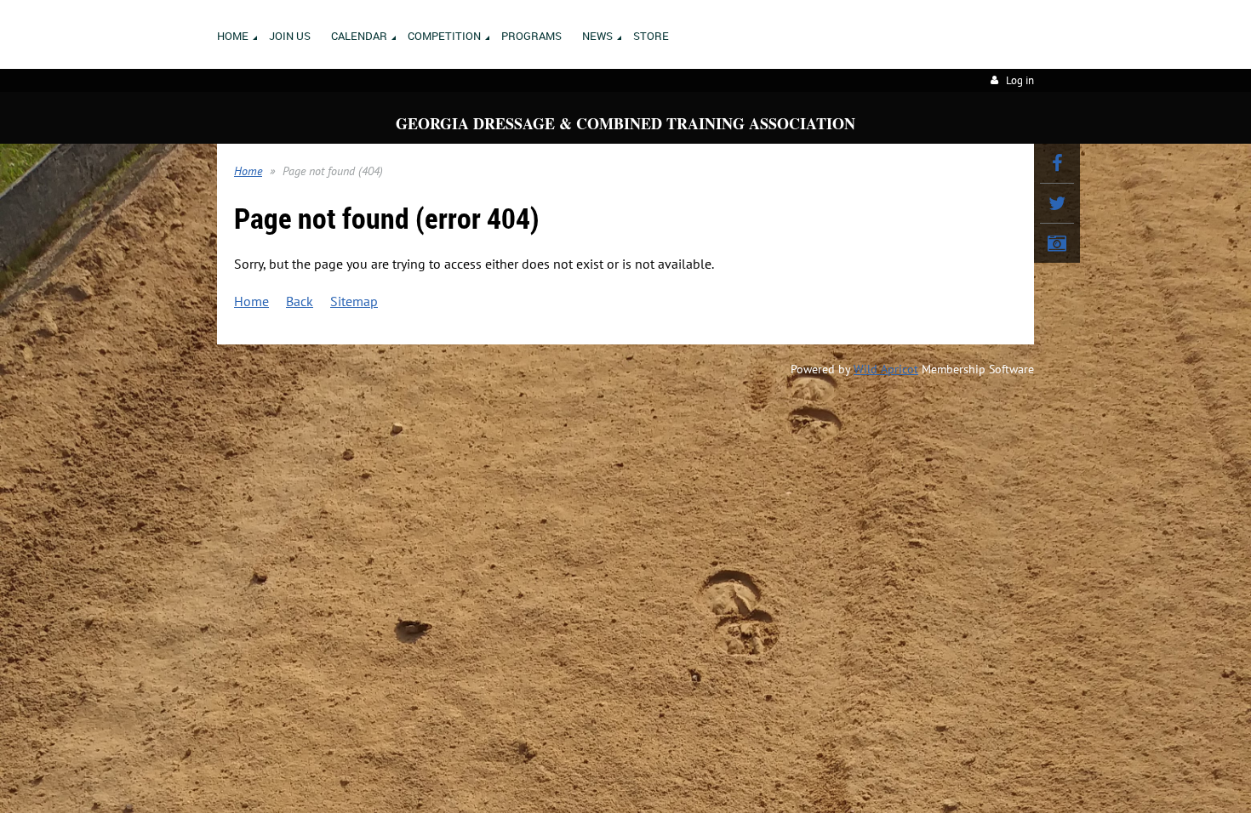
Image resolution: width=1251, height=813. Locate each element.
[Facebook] (1057, 163)
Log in (1020, 80)
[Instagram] (1057, 243)
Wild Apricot (886, 369)
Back (299, 301)
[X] (1057, 203)
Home (248, 171)
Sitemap (354, 301)
